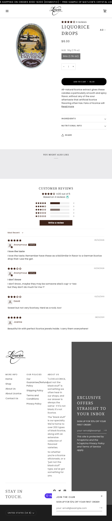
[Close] (103, 495)
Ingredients (68, 118)
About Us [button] (53, 374)
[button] (68, 22)
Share (68, 135)
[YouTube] (65, 491)
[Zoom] (30, 45)
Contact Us (11, 398)
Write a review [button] (56, 222)
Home (8, 378)
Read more (67, 106)
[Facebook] (54, 491)
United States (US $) (19, 512)
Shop (8, 383)
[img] (14, 240)
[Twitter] (59, 491)
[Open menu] (9, 11)
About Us (10, 388)
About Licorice (13, 393)
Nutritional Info (71, 125)
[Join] (100, 508)
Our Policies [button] (34, 374)
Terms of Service (91, 446)
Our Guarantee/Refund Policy (37, 382)
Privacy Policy (96, 443)
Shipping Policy (34, 390)
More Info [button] (11, 374)
